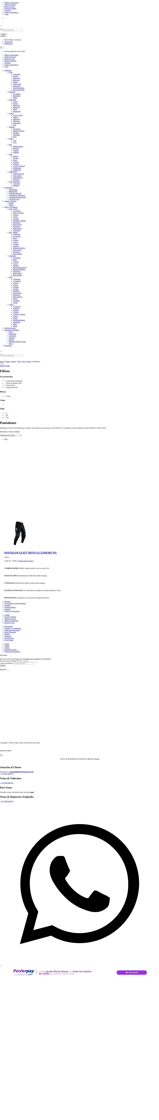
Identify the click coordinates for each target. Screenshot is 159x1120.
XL (7, 417)
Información (8, 626)
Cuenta (6, 644)
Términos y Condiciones (12, 628)
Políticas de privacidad (12, 630)
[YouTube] (8, 669)
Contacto (7, 10)
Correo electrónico (7, 663)
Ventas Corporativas (11, 12)
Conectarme (8, 42)
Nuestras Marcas (10, 607)
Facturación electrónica (12, 651)
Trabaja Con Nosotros (11, 611)
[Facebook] (7, 669)
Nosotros (7, 605)
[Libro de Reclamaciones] (32, 739)
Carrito (7, 648)
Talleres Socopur (10, 5)
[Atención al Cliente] (79, 963)
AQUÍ (97, 759)
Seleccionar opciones (26, 561)
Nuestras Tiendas (10, 8)
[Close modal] (1, 965)
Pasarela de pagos (10, 650)
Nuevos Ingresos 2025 (14, 383)
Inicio (2, 361)
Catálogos (7, 636)
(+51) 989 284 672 (6, 774)
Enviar (3, 665)
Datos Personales (10, 632)
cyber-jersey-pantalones (14, 381)
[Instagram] (9, 669)
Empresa (7, 601)
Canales (7, 615)
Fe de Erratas (8, 640)
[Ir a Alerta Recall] (7, 21)
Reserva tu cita (9, 6)
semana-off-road (12, 387)
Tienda (7, 361)
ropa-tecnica (10, 385)
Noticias (7, 634)
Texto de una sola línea (8, 661)
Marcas (13, 361)
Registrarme (8, 44)
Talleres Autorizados (11, 3)
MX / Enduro (26, 361)
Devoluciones (9, 638)
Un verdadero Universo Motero (15, 603)
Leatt (19, 361)
